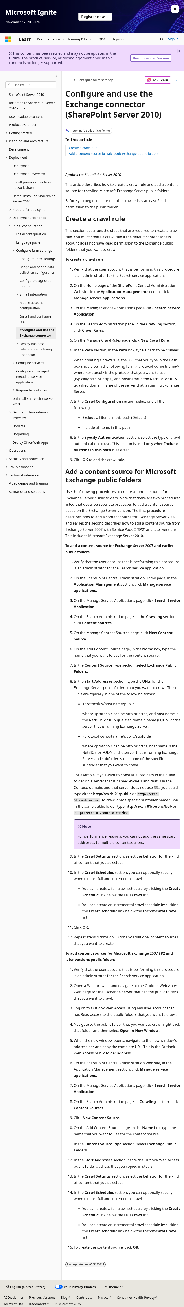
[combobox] (30, 85)
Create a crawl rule (83, 148)
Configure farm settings (95, 80)
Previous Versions (42, 1297)
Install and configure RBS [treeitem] (35, 319)
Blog (64, 1297)
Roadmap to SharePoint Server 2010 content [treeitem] (32, 106)
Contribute (84, 1297)
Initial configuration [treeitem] (31, 234)
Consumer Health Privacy (136, 1297)
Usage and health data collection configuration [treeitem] (37, 270)
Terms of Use (13, 1304)
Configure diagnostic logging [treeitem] (35, 283)
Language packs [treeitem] (28, 242)
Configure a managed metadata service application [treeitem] (32, 376)
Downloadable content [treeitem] (26, 116)
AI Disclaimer (14, 1297)
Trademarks (37, 1304)
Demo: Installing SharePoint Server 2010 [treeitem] (34, 199)
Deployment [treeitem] (22, 166)
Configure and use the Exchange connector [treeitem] (37, 333)
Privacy (103, 1297)
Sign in (173, 39)
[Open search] (161, 39)
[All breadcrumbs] (69, 80)
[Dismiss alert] (175, 9)
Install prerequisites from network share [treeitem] (32, 185)
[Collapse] (56, 76)
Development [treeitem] (19, 149)
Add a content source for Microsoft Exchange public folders (113, 153)
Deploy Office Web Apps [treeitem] (31, 442)
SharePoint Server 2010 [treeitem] (26, 94)
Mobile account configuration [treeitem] (31, 305)
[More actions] (176, 80)
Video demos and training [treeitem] (28, 483)
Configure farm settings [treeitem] (38, 259)
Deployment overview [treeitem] (29, 174)
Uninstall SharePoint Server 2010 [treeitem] (33, 401)
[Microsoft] (8, 39)
